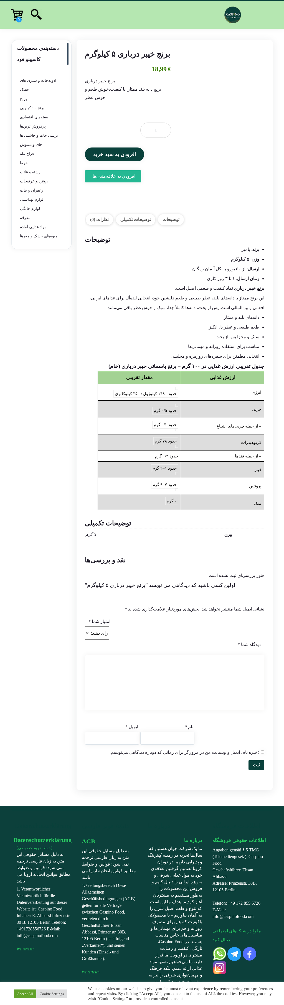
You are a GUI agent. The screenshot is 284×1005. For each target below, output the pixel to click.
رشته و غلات (30, 172)
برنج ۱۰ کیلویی (32, 108)
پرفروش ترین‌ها (33, 126)
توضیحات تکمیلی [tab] (135, 219)
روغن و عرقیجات (34, 181)
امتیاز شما (99, 621)
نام (189, 726)
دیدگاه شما (249, 644)
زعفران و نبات (31, 190)
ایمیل (131, 726)
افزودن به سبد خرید (114, 154)
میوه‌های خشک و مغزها (38, 236)
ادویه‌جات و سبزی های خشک (38, 85)
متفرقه (26, 218)
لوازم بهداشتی (31, 199)
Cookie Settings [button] (52, 994)
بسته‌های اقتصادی (34, 117)
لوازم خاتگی (30, 209)
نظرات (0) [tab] (99, 219)
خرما (24, 163)
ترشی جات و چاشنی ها (39, 135)
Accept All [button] (25, 994)
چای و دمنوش (31, 145)
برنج (23, 99)
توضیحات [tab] (171, 219)
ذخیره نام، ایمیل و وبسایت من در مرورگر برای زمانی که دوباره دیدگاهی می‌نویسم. (185, 752)
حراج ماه (27, 154)
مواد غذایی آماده (33, 227)
